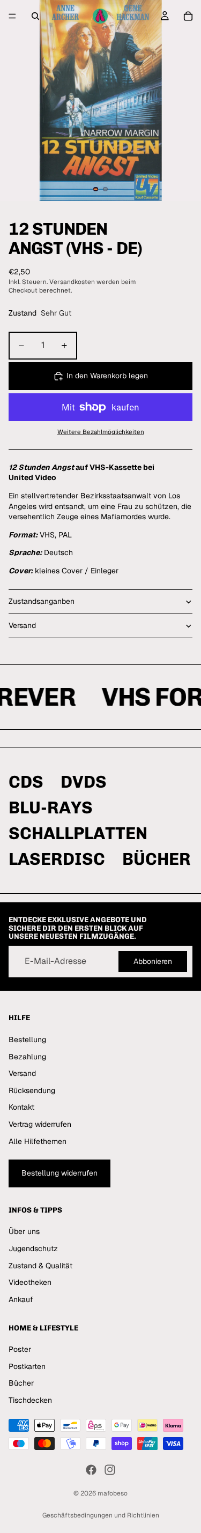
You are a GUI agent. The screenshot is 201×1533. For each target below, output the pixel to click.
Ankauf (21, 1299)
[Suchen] (35, 16)
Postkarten (27, 1366)
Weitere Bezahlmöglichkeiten (100, 432)
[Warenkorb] (188, 16)
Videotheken (30, 1283)
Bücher (21, 1383)
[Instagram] (109, 1469)
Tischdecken (30, 1400)
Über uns (24, 1232)
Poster (20, 1349)
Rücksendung (32, 1090)
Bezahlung (27, 1056)
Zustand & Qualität (40, 1265)
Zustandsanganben (42, 601)
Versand (22, 625)
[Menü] (12, 16)
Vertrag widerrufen (40, 1124)
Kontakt (21, 1107)
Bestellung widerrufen (59, 1173)
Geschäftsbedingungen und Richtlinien (100, 1515)
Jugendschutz (33, 1248)
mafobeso (113, 1493)
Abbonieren (152, 961)
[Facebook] (91, 1469)
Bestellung (27, 1039)
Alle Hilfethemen (37, 1141)
